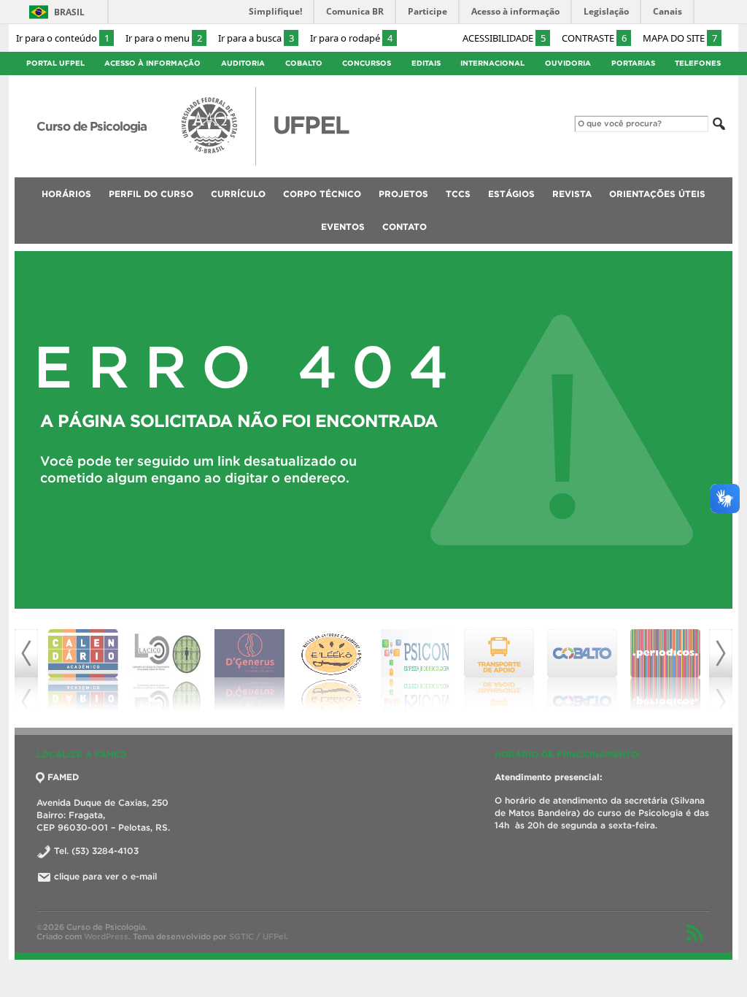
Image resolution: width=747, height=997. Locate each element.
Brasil (69, 12)
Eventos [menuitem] (343, 226)
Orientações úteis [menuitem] (657, 194)
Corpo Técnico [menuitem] (322, 194)
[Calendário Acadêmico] (83, 670)
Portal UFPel (55, 63)
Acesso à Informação (152, 63)
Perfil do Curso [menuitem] (151, 194)
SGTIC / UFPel (257, 936)
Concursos (366, 63)
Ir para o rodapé (351, 38)
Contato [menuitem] (404, 226)
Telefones (698, 63)
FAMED (63, 777)
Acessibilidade (504, 38)
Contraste (594, 38)
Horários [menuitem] (66, 194)
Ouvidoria (568, 63)
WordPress (106, 936)
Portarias (633, 63)
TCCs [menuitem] (458, 194)
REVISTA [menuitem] (572, 194)
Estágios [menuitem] (511, 194)
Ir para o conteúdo (62, 38)
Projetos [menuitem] (403, 194)
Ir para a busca (256, 38)
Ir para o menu (163, 38)
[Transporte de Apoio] (499, 670)
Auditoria (243, 63)
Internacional (492, 63)
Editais (426, 63)
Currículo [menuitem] (238, 194)
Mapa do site (680, 38)
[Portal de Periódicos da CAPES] (665, 670)
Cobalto (303, 63)
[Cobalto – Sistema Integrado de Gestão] (582, 670)
